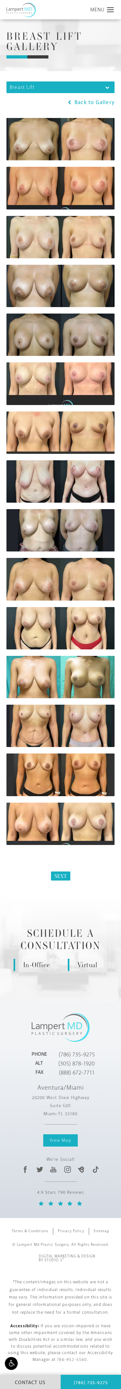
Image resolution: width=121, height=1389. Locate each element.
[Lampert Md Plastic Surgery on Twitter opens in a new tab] (39, 1170)
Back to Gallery (94, 102)
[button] (11, 1363)
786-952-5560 (72, 1359)
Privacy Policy (71, 1231)
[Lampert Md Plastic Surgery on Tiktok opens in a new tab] (95, 1170)
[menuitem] (26, 1170)
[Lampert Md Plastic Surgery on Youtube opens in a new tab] (53, 1170)
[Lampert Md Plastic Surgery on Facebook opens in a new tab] (26, 1170)
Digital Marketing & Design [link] (67, 1258)
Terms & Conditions (30, 1231)
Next (60, 876)
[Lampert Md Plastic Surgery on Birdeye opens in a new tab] (81, 1170)
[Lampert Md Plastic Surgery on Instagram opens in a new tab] (67, 1170)
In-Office (36, 964)
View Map (60, 1140)
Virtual (87, 964)
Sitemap (101, 1231)
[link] (77, 1054)
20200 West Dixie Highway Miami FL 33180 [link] (60, 1106)
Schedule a (61, 939)
